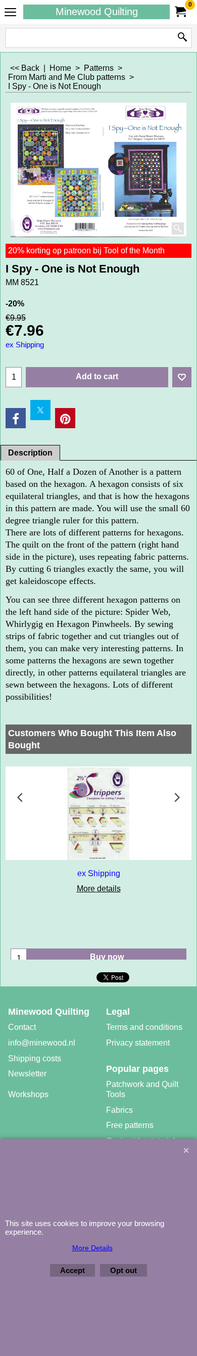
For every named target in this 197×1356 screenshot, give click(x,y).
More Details (92, 1248)
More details (99, 888)
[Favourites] (181, 377)
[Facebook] (16, 418)
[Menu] (10, 13)
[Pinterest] (65, 418)
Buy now (107, 957)
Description (30, 452)
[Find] (182, 37)
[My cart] (179, 12)
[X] (40, 410)
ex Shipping (25, 345)
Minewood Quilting (97, 11)
